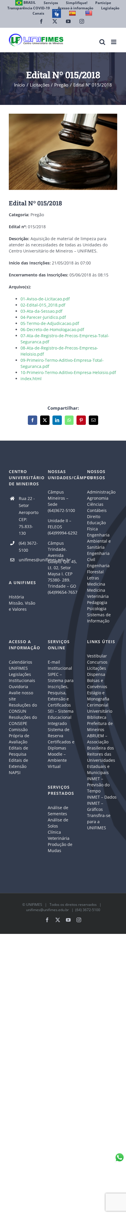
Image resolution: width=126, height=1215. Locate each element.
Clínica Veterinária (58, 835)
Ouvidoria (18, 686)
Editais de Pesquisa (18, 751)
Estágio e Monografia (98, 696)
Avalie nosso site (21, 696)
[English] (89, 13)
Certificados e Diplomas (61, 745)
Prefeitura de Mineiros (100, 726)
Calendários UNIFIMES (20, 665)
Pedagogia (97, 602)
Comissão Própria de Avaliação (19, 736)
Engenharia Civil (98, 556)
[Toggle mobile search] (102, 42)
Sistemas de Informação (99, 618)
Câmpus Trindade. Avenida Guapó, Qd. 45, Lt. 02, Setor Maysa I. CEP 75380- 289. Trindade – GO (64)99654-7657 (62, 567)
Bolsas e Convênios (97, 683)
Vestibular (97, 656)
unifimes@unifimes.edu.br (29, 559)
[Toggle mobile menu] (114, 42)
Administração (101, 492)
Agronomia (97, 498)
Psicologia (96, 608)
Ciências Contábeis (97, 507)
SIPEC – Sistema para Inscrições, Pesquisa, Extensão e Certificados (61, 689)
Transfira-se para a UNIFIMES (98, 821)
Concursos (97, 662)
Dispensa (96, 674)
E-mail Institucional (60, 665)
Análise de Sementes (58, 810)
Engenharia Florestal (98, 568)
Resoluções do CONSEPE (23, 720)
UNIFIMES (34, 904)
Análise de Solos (58, 823)
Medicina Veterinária (98, 593)
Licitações (96, 668)
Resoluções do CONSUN (23, 708)
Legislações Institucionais (22, 677)
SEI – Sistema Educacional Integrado (61, 717)
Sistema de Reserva (58, 732)
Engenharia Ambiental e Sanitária (99, 541)
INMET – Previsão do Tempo (98, 785)
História (16, 597)
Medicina (96, 584)
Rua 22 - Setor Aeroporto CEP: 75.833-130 (28, 516)
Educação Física (96, 526)
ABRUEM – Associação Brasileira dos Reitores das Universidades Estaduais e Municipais (101, 754)
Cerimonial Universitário (99, 708)
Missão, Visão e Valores (22, 606)
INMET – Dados (102, 797)
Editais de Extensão (18, 763)
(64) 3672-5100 (28, 546)
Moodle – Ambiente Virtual (57, 760)
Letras (93, 578)
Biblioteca (96, 717)
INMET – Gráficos (95, 806)
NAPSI (15, 772)
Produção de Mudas (60, 847)
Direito (93, 516)
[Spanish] (73, 13)
